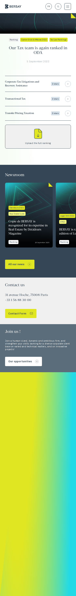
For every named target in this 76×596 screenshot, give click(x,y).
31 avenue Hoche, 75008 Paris (26, 295)
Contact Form (17, 313)
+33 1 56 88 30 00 (18, 300)
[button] (38, 84)
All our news (16, 264)
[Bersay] (13, 6)
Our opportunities (20, 361)
